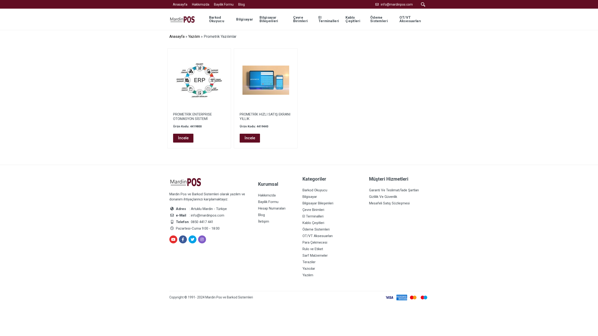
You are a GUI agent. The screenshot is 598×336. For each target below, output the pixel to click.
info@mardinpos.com (397, 4)
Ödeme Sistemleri (316, 229)
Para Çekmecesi (315, 242)
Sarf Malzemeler (315, 255)
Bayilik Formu (224, 4)
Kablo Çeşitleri (313, 223)
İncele (183, 138)
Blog (241, 4)
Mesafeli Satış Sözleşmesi (389, 203)
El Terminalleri (313, 216)
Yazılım (194, 36)
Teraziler (309, 262)
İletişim (263, 221)
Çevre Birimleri (313, 210)
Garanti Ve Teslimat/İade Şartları (394, 190)
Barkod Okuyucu (315, 190)
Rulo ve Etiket (313, 249)
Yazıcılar (309, 268)
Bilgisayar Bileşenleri (318, 203)
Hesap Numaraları (271, 208)
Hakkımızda (200, 4)
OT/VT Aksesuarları (318, 236)
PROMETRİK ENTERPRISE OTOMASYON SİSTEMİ (192, 116)
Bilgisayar (310, 197)
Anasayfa (180, 4)
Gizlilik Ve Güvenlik (383, 197)
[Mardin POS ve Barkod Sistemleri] (185, 19)
